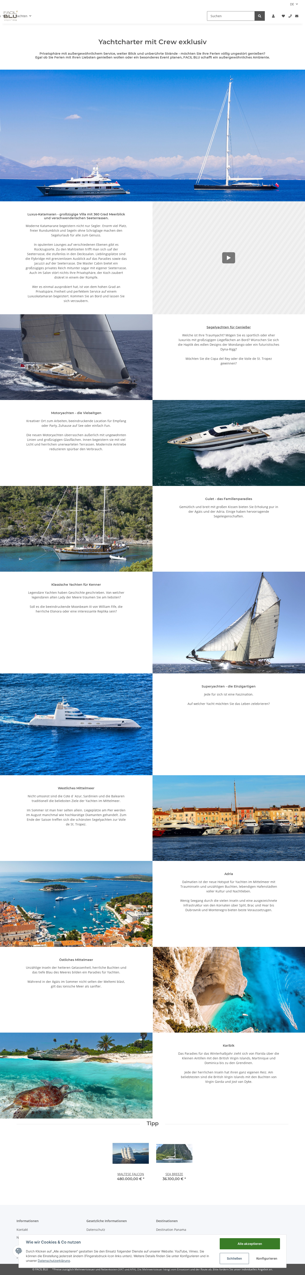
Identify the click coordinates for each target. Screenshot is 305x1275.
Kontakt (22, 1229)
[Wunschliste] (283, 16)
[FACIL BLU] (152, 135)
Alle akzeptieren (250, 1244)
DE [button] (292, 4)
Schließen (234, 1258)
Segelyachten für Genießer (229, 327)
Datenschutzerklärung (54, 1260)
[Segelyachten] (76, 357)
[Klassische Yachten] (228, 622)
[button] (273, 16)
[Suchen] (260, 16)
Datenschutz (95, 1229)
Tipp (153, 1123)
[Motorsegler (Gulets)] (76, 529)
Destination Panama (171, 1229)
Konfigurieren (266, 1258)
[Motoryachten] (228, 443)
